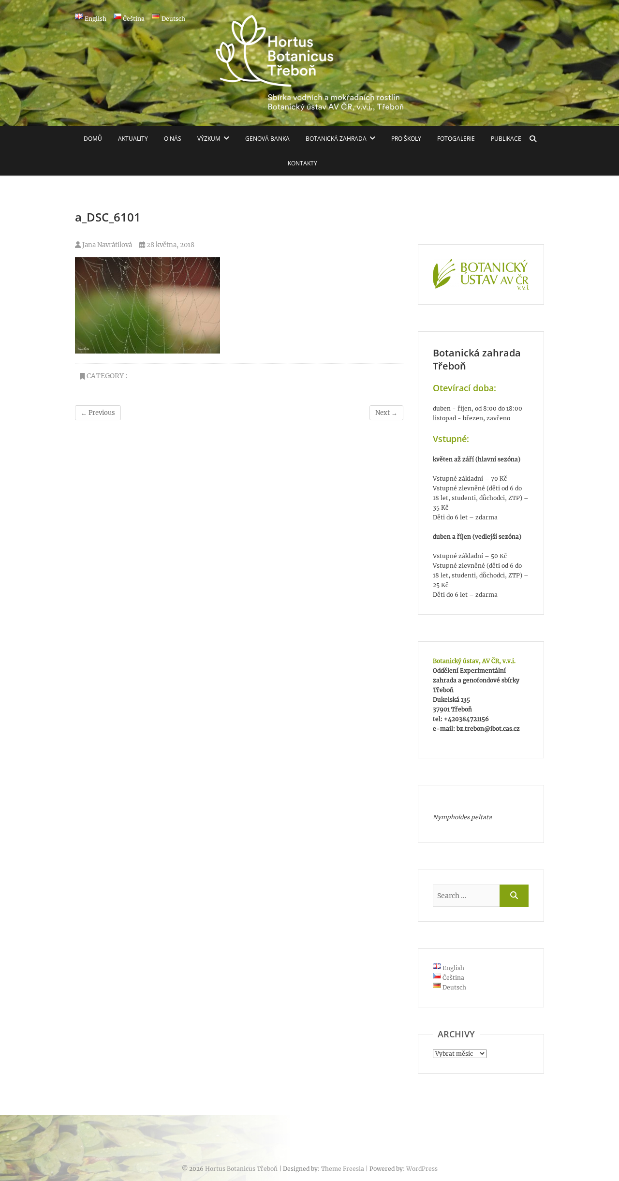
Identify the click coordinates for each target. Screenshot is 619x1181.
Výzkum (209, 138)
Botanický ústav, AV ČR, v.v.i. (474, 660)
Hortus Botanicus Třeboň (241, 1168)
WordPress (422, 1168)
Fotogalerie (456, 138)
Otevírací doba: (464, 388)
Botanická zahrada (336, 138)
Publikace (506, 138)
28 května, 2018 (169, 245)
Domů (93, 138)
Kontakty (302, 163)
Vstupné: (451, 438)
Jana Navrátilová (106, 245)
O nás (172, 138)
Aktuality (133, 138)
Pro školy (406, 138)
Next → (386, 413)
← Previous (98, 413)
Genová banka (267, 138)
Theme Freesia (342, 1168)
